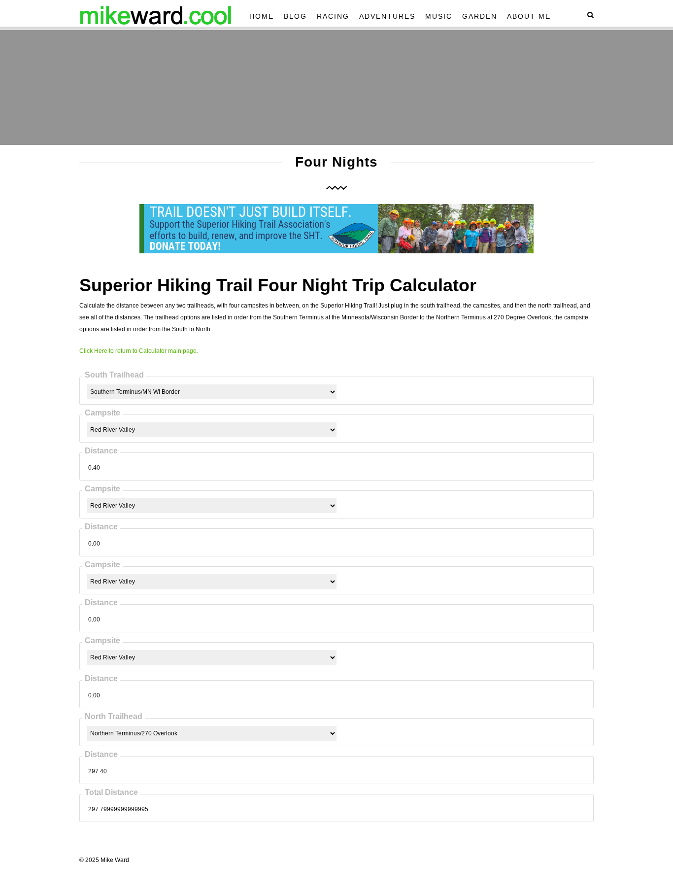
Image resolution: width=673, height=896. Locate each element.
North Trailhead (113, 716)
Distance (101, 451)
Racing (333, 16)
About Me (529, 16)
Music (438, 16)
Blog (295, 16)
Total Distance (111, 792)
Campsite (102, 413)
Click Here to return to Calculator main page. (138, 350)
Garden (479, 16)
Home (261, 16)
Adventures (387, 16)
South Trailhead (114, 375)
